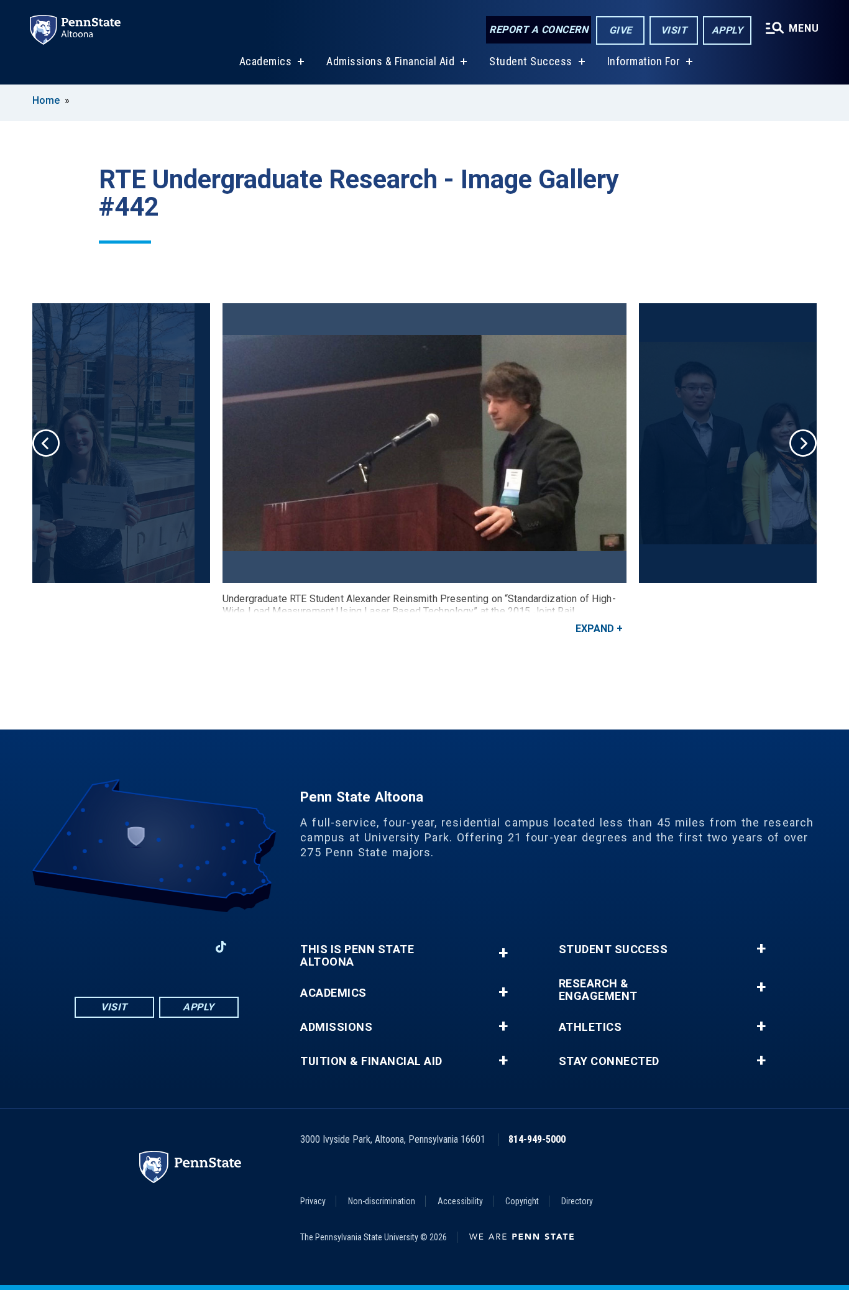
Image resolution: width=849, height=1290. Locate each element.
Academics (265, 61)
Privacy (313, 1201)
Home (46, 100)
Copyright (522, 1201)
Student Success (530, 61)
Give (620, 30)
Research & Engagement (598, 989)
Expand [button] (595, 628)
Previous (46, 443)
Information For (644, 61)
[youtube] (156, 946)
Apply (727, 30)
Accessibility (460, 1201)
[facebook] (91, 946)
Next (803, 443)
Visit (674, 30)
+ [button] (503, 953)
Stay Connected (609, 1061)
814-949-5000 (537, 1139)
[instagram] (123, 946)
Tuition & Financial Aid (371, 1061)
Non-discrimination (381, 1201)
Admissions (336, 1027)
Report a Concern (538, 29)
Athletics (590, 1027)
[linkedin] (188, 946)
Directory (577, 1201)
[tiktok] (221, 946)
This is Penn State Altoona (357, 955)
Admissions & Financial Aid (390, 61)
